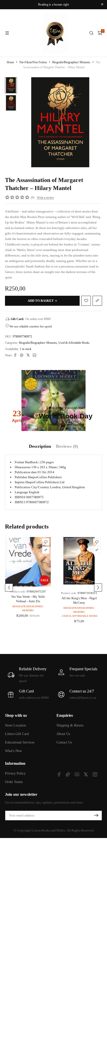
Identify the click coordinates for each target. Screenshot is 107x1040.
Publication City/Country (32, 487)
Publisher (21, 477)
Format (19, 462)
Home (10, 62)
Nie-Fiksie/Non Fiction (33, 62)
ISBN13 (20, 502)
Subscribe (96, 815)
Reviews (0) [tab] (67, 446)
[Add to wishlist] (12, 84)
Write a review (45, 197)
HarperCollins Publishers (45, 477)
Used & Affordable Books (74, 342)
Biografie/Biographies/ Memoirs (71, 62)
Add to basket (41, 300)
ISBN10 (20, 497)
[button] (9, 588)
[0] (100, 33)
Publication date (26, 472)
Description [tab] (40, 446)
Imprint (20, 482)
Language (21, 492)
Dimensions (23, 467)
